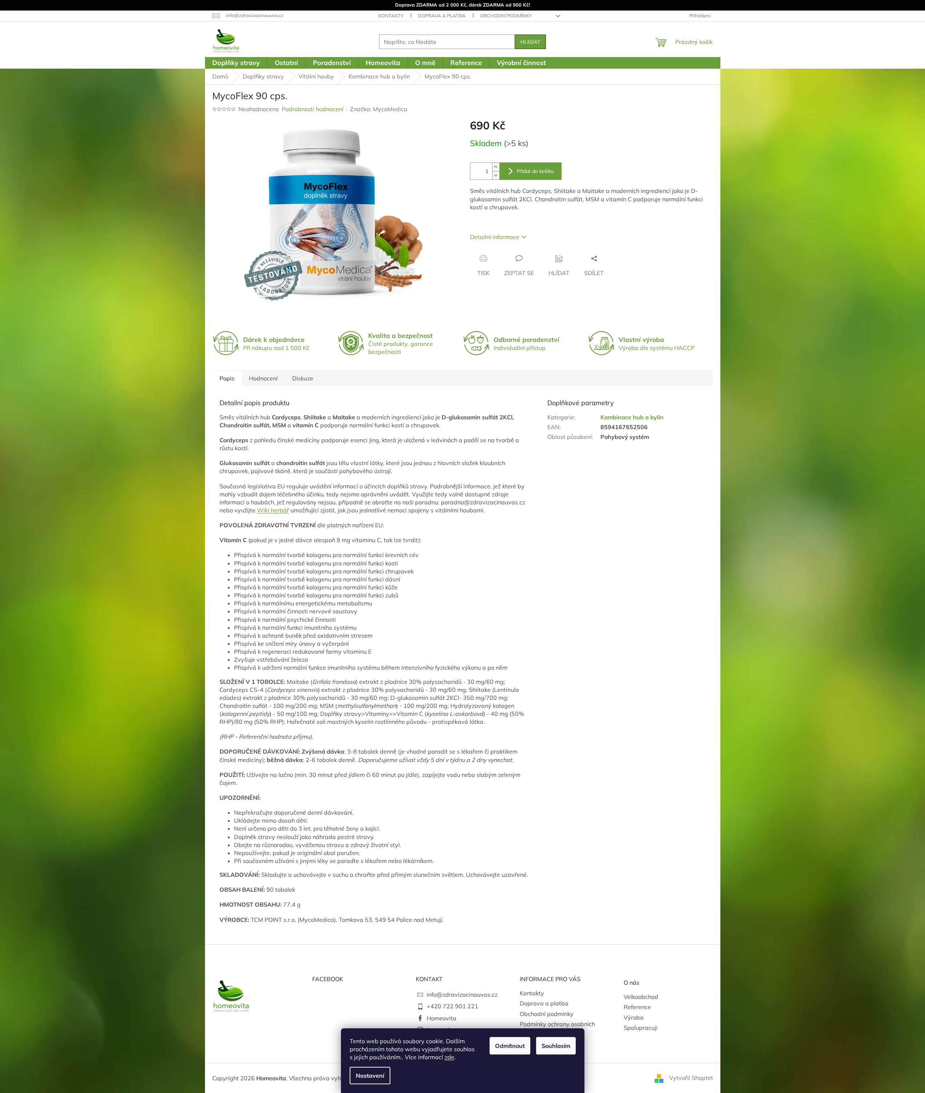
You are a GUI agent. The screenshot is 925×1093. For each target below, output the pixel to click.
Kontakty (390, 16)
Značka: (378, 109)
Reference (637, 1007)
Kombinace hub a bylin (632, 417)
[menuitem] (236, 63)
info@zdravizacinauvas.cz (462, 994)
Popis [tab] (227, 378)
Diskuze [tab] (302, 378)
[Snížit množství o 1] (495, 175)
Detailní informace (494, 237)
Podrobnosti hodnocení (312, 109)
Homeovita (442, 1018)
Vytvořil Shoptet (691, 1077)
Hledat (530, 42)
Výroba (634, 1017)
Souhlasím (556, 1045)
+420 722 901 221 (452, 1006)
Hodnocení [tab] (263, 378)
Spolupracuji (640, 1027)
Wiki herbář (273, 510)
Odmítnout (510, 1045)
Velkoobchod (641, 996)
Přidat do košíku (535, 171)
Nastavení (370, 1075)
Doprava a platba (442, 16)
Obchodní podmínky (506, 16)
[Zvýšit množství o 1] (495, 167)
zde (449, 1057)
